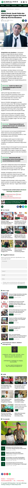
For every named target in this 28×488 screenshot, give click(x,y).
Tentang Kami (10, 479)
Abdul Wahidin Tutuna (11, 194)
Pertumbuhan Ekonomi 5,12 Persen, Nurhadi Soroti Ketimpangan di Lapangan (16, 463)
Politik (3, 382)
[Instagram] (5, 474)
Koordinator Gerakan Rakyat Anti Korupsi (12, 198)
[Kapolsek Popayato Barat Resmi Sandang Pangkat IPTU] (7, 244)
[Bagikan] (26, 20)
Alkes (20, 194)
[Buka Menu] (24, 2)
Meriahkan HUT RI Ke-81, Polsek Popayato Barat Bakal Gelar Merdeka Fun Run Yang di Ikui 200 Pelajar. (20, 223)
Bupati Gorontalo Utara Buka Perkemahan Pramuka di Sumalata (14, 453)
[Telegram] (23, 207)
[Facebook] (18, 207)
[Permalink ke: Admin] (2, 20)
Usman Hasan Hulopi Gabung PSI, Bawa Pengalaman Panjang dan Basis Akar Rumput (7, 401)
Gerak (11, 196)
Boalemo (5, 196)
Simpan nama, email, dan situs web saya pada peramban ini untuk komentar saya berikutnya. (14, 283)
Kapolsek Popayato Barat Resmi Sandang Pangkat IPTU (6, 250)
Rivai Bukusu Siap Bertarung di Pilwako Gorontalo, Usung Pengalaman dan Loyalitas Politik (20, 401)
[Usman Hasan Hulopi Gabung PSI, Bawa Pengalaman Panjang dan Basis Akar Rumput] (7, 394)
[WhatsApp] (26, 207)
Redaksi (3, 479)
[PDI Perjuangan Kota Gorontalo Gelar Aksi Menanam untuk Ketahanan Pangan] (7, 380)
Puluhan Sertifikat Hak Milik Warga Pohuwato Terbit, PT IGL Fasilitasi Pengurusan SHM (20, 236)
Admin (5, 20)
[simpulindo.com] (9, 2)
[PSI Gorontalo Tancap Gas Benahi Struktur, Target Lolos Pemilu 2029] (21, 380)
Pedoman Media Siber (6, 480)
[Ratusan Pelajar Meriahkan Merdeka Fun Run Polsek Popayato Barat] (7, 216)
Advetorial (3, 11)
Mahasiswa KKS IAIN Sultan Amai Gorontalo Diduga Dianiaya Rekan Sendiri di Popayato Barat (16, 448)
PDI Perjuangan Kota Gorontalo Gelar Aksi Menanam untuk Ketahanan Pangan (6, 387)
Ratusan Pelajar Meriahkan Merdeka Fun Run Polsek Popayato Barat (7, 223)
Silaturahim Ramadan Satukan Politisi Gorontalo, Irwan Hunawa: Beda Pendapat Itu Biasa (21, 415)
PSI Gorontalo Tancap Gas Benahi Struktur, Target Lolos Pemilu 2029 (20, 387)
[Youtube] (7, 474)
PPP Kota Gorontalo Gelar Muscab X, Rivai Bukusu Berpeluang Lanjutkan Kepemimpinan (6, 415)
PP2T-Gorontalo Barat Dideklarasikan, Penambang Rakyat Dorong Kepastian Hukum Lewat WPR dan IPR (20, 250)
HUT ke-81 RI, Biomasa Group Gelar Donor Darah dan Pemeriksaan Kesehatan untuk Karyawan (7, 236)
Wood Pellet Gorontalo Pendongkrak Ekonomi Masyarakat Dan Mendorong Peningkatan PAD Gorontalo (15, 458)
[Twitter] (20, 207)
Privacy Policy (20, 480)
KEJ (14, 480)
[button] (21, 2)
